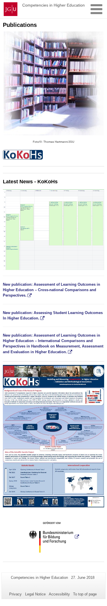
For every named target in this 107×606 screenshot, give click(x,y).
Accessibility (59, 594)
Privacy (15, 594)
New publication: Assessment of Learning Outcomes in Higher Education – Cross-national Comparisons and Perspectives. (51, 289)
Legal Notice (35, 594)
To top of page (85, 594)
